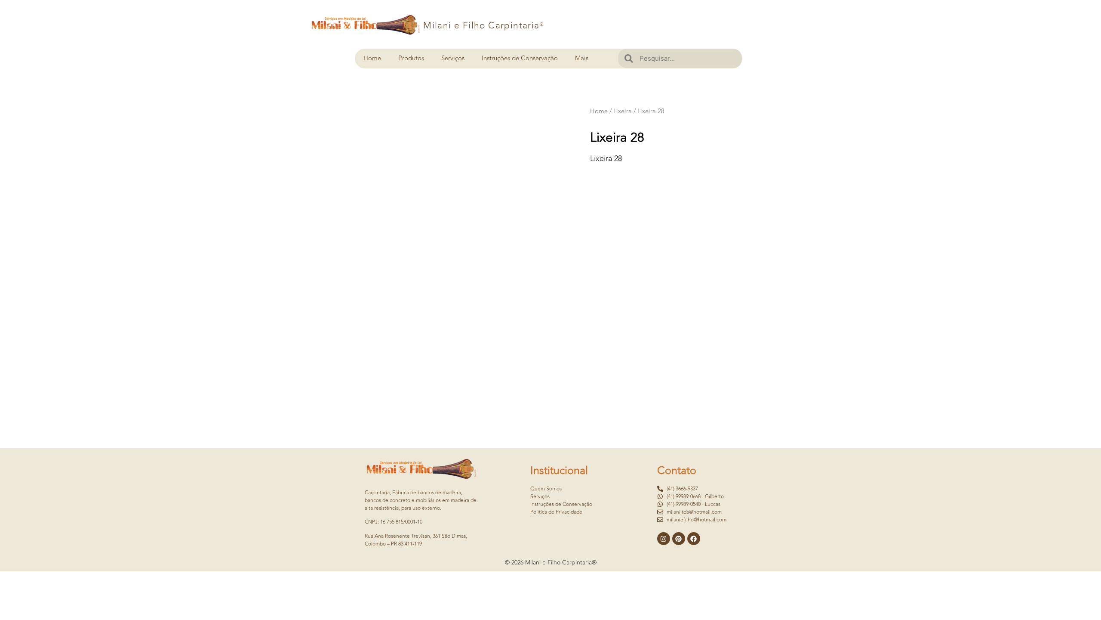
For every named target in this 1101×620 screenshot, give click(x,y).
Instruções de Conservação (520, 58)
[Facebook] (693, 538)
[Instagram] (663, 538)
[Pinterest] (678, 538)
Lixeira (622, 111)
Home (372, 58)
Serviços (452, 58)
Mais (581, 58)
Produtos (411, 58)
